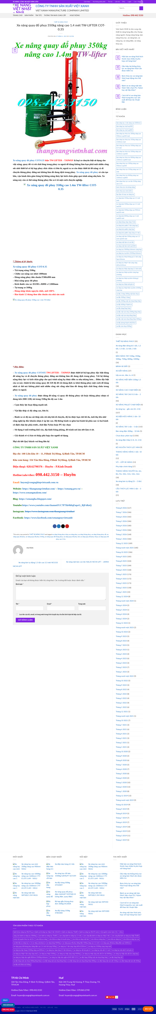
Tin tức (110, 1)
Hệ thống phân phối (99, 1)
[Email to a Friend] (63, 526)
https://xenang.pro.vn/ (69, 488)
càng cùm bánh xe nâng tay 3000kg (25, 935)
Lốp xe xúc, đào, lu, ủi (124, 375)
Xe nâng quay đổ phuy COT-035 (30, 372)
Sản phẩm (29, 15)
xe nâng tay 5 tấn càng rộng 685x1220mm (72, 946)
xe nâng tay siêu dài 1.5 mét (101, 950)
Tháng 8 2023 (121, 641)
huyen (71, 36)
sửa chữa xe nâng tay (114, 939)
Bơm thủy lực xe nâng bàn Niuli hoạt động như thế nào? (132, 78)
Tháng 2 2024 (121, 619)
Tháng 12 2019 (122, 796)
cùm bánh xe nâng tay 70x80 (47, 935)
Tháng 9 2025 (121, 557)
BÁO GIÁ (148, 1009)
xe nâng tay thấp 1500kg (48, 953)
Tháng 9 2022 (121, 685)
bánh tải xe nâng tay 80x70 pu (23, 932)
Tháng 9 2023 (121, 636)
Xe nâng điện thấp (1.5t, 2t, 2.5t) (128, 440)
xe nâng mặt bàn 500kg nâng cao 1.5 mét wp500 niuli (128, 237)
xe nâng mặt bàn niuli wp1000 (126, 246)
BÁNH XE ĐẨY (122, 366)
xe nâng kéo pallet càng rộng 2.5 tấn (128, 233)
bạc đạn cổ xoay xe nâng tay (125, 194)
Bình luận (19, 584)
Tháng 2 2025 (121, 588)
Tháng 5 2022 (121, 694)
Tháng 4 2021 (121, 734)
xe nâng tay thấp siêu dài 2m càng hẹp (126, 953)
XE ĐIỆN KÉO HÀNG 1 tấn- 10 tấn (128, 418)
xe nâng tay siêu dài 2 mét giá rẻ (122, 950)
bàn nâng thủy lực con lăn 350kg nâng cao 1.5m (128, 182)
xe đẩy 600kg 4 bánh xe (124, 304)
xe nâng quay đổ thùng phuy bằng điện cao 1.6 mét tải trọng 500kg (35, 946)
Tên (17, 604)
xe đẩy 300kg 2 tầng (123, 297)
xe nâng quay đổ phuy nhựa (89, 536)
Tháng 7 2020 (121, 765)
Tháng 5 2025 (121, 574)
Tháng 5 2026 (121, 521)
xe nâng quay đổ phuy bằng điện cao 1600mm (116, 943)
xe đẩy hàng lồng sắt (116, 957)
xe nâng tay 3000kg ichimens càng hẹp (128, 249)
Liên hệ (117, 1)
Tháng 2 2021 (121, 743)
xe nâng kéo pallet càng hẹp (125, 229)
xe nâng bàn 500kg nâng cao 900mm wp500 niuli (128, 211)
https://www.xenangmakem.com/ (30, 492)
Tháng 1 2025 (121, 592)
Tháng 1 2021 (121, 747)
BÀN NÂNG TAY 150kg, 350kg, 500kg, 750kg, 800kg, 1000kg (128, 357)
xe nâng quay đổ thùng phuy (54, 536)
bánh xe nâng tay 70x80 (70, 932)
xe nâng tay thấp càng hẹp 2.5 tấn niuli (128, 268)
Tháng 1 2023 (121, 672)
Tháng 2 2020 (121, 787)
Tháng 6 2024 (121, 605)
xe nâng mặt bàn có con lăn (125, 242)
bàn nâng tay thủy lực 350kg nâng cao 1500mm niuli (128, 141)
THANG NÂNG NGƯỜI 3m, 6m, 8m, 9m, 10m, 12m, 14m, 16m (129, 472)
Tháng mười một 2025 (125, 548)
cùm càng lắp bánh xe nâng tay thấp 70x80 (125, 935)
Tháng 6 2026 (121, 517)
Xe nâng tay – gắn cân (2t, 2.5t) (128, 409)
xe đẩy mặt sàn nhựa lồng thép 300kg (128, 319)
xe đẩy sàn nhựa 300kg (123, 326)
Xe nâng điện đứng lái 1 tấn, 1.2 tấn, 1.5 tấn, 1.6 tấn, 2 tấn (128, 347)
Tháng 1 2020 (121, 791)
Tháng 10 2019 (122, 805)
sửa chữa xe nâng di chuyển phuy (59, 939)
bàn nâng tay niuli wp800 (124, 130)
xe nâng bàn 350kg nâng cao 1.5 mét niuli (128, 199)
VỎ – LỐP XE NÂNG (124, 462)
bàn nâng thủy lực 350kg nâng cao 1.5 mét (128, 170)
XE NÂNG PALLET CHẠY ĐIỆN (128, 405)
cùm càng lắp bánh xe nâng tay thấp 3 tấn (96, 935)
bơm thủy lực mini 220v (124, 191)
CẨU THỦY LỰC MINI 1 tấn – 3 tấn (128, 490)
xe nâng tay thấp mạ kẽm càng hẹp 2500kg (127, 273)
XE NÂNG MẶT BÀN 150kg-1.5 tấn (128, 381)
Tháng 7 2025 (121, 565)
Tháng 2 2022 (121, 703)
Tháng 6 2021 (121, 729)
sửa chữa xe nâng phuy (98, 939)
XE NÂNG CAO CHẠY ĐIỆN (127, 390)
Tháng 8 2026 (121, 508)
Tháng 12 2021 (122, 712)
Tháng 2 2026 (121, 534)
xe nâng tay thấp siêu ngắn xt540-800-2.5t (64, 957)
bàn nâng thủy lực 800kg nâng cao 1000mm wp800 (127, 176)
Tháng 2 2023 (121, 667)
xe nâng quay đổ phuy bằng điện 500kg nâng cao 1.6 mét (81, 943)
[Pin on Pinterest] (67, 526)
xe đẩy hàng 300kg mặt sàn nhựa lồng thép (93, 957)
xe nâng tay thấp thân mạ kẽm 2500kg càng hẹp (128, 289)
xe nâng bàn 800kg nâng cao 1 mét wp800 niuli (127, 217)
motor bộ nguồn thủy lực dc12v (24, 939)
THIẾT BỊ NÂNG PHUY (61, 22)
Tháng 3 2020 (121, 782)
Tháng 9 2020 (121, 756)
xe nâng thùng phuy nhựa (60, 534)
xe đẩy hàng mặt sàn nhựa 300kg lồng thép (27, 961)
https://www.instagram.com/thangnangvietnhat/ (50, 511)
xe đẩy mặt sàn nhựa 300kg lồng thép (128, 312)
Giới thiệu (87, 1)
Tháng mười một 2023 (125, 627)
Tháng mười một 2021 (125, 716)
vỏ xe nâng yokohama (37, 943)
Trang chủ (17, 15)
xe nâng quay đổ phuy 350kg (35, 536)
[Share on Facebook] (55, 526)
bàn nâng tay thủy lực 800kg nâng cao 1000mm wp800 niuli (128, 159)
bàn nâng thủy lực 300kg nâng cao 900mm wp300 (127, 164)
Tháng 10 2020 (122, 751)
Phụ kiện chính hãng (124, 466)
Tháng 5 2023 (121, 654)
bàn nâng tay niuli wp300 (124, 126)
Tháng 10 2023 (122, 632)
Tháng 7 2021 (121, 725)
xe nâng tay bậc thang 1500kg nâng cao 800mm (29, 950)
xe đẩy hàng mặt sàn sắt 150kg (108, 961)
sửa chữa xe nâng (41, 939)
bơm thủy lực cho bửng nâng (125, 187)
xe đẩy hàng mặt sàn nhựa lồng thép (54, 961)
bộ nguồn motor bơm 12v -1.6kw (112, 932)
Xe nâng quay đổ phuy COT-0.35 (28, 160)
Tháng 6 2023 (121, 650)
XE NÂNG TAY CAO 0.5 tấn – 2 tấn (128, 395)
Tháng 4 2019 (121, 831)
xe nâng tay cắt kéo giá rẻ (82, 950)
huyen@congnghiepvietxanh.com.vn (39, 482)
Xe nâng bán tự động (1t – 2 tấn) (128, 481)
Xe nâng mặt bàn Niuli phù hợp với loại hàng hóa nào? (130, 914)
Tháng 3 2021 (121, 738)
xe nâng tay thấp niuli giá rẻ (125, 284)
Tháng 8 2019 (121, 813)
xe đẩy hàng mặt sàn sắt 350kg (130, 961)
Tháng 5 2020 (121, 774)
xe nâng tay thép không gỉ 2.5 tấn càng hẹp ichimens (128, 258)
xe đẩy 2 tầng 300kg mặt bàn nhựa (127, 294)
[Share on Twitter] (59, 526)
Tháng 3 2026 (121, 530)
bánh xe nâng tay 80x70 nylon (89, 932)
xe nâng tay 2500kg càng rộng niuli (99, 946)
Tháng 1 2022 (121, 707)
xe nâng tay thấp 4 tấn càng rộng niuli (25, 953)
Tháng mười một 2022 (125, 676)
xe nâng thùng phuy (84, 534)
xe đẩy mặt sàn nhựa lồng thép (126, 315)
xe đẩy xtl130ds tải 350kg (22, 964)
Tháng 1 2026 (121, 539)
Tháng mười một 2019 (125, 800)
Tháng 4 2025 (121, 579)
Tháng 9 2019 (121, 809)
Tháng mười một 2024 (125, 601)
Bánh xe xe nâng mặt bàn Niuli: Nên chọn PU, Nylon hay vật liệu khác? (132, 88)
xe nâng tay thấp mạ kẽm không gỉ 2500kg (127, 279)
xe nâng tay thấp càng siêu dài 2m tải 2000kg (97, 953)
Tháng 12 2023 (122, 623)
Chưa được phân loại (124, 436)
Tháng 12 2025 (122, 543)
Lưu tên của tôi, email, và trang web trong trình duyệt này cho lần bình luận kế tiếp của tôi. (50, 614)
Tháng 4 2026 (121, 526)
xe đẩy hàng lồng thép (123, 308)
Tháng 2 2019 (121, 840)
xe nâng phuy (73, 534)
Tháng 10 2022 (122, 681)
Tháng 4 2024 (121, 614)
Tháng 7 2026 (121, 512)
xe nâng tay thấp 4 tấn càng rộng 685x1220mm (126, 264)
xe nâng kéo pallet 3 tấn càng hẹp (127, 225)
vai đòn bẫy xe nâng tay (21, 943)
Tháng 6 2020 (121, 769)
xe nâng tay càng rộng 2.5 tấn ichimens (59, 950)
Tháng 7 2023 (121, 645)
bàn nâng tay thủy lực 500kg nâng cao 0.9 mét (128, 147)
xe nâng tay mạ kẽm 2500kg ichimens (128, 253)
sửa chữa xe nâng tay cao (131, 939)
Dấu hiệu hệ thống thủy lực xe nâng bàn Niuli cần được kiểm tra (132, 68)
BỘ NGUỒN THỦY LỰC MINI (128, 447)
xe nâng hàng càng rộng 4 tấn (125, 222)
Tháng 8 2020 (121, 760)
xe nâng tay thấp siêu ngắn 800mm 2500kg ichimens (31, 957)
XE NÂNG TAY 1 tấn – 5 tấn (127, 427)
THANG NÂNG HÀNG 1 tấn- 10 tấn (129, 453)
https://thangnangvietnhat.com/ (38, 488)
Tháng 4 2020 (121, 778)
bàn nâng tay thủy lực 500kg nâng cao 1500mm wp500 (128, 153)
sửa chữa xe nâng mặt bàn (80, 939)
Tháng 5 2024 (121, 610)
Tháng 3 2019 (121, 836)
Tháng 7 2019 (121, 818)
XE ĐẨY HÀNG (122, 371)
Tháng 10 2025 (122, 552)
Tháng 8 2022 (121, 689)
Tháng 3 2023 (121, 663)
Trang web (81, 604)
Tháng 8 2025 (121, 561)
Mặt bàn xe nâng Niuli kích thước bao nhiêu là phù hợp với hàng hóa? (132, 59)
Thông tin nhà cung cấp (55, 15)
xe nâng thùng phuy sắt (98, 534)
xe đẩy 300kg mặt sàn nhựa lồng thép (128, 301)
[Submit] (141, 8)
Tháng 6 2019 (121, 822)
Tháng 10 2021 (122, 720)
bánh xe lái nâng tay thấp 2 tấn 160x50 (47, 932)
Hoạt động (75, 15)
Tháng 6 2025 (121, 570)
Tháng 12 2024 (122, 596)
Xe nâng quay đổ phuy (87, 172)
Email (49, 604)
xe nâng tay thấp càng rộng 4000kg (69, 953)
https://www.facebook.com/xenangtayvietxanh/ (48, 517)
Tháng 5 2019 (121, 827)
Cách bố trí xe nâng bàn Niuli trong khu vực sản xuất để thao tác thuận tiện (131, 99)
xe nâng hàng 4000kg (54, 943)
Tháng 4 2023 (121, 658)
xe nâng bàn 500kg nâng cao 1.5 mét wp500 (128, 205)
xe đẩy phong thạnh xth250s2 (126, 322)
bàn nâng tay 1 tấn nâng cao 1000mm (128, 123)
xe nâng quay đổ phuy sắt (72, 536)
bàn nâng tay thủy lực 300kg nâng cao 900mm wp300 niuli (128, 135)
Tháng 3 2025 (121, 583)
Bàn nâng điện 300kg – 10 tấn (128, 431)
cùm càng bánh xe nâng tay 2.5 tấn (70, 935)
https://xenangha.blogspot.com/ (35, 499)
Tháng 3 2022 (121, 698)
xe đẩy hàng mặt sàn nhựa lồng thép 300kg (82, 961)
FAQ (123, 1)
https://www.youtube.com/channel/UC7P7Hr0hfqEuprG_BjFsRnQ (56, 505)
